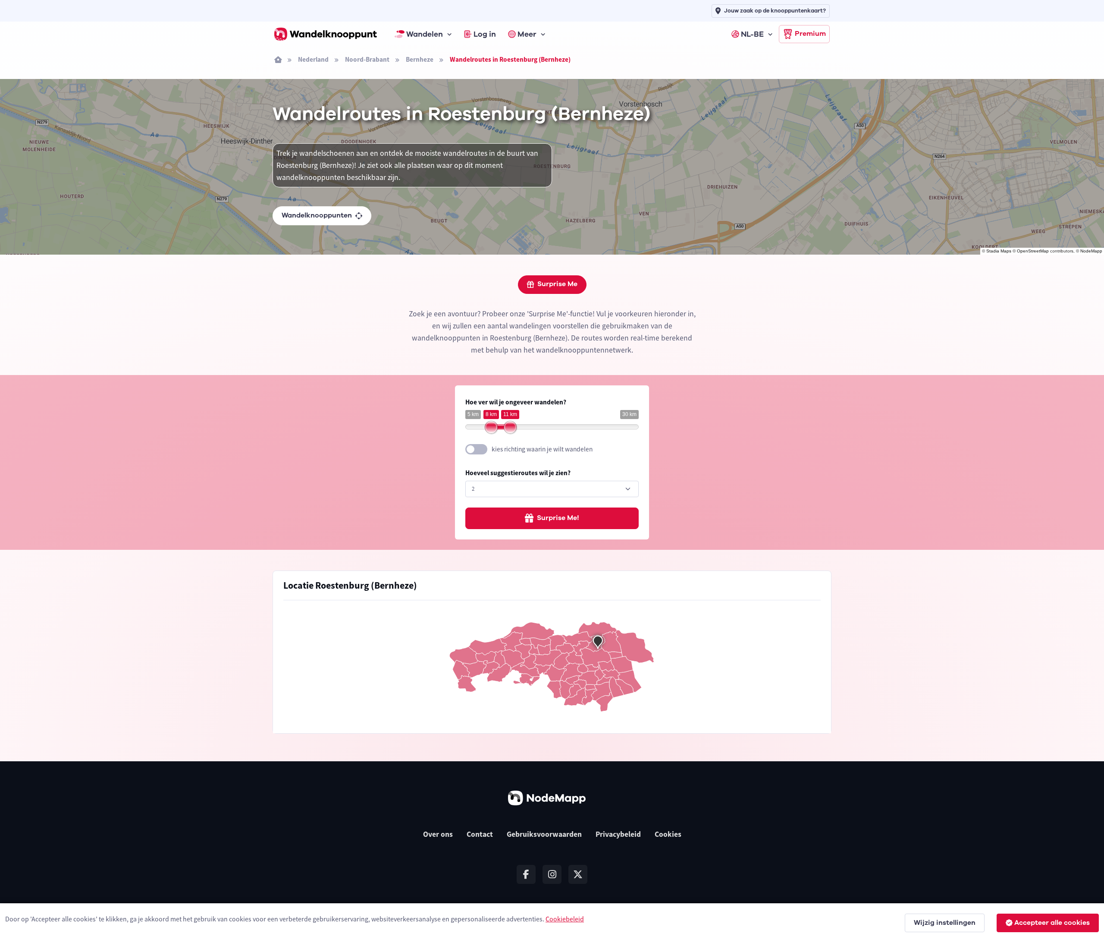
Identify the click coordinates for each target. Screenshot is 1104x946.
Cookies (668, 834)
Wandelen (424, 34)
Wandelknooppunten (317, 215)
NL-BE (752, 34)
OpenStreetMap (1033, 251)
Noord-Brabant (367, 59)
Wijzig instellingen (944, 922)
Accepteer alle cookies (1052, 922)
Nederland (313, 59)
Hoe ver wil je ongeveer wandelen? (515, 402)
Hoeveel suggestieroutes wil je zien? (518, 473)
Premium (810, 33)
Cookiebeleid (565, 918)
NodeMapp (1091, 251)
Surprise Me (557, 284)
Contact (480, 834)
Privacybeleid (618, 834)
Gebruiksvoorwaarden (544, 834)
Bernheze (419, 59)
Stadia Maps (998, 251)
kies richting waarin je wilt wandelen (542, 449)
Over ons (438, 834)
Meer (527, 34)
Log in (485, 34)
